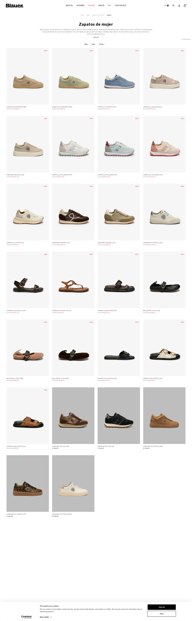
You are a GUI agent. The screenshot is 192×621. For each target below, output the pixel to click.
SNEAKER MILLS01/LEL (106, 446)
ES (165, 5)
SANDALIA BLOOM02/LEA (152, 378)
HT (109, 5)
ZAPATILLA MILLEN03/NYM (62, 175)
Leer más (96, 37)
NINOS (101, 5)
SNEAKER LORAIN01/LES (61, 243)
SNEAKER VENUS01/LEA (15, 175)
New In (69, 5)
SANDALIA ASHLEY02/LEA (61, 310)
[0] (184, 5)
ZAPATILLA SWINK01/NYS (107, 107)
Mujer (91, 5)
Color (93, 44)
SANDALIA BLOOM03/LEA (107, 310)
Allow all (162, 607)
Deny (162, 613)
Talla (86, 44)
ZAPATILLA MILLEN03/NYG (107, 175)
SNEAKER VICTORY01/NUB (153, 446)
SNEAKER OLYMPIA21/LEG (153, 243)
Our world (120, 5)
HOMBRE (80, 5)
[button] (96, 37)
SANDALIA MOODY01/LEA (107, 378)
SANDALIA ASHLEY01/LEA (16, 310)
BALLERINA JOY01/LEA (151, 310)
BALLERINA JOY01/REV (15, 378)
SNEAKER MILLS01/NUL (61, 446)
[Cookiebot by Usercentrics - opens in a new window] (26, 617)
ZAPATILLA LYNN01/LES (15, 243)
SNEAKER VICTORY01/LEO (16, 514)
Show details (44, 617)
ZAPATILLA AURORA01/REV (16, 107)
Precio (101, 44)
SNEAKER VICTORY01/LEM (62, 514)
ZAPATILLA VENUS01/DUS (152, 107)
